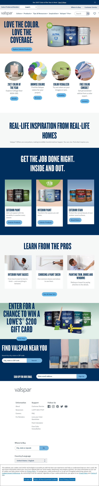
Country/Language (23, 456)
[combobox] (80, 13)
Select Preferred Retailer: (10, 7)
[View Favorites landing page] (95, 14)
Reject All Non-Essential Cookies (45, 479)
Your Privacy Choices (67, 479)
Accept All (27, 479)
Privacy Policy (31, 471)
